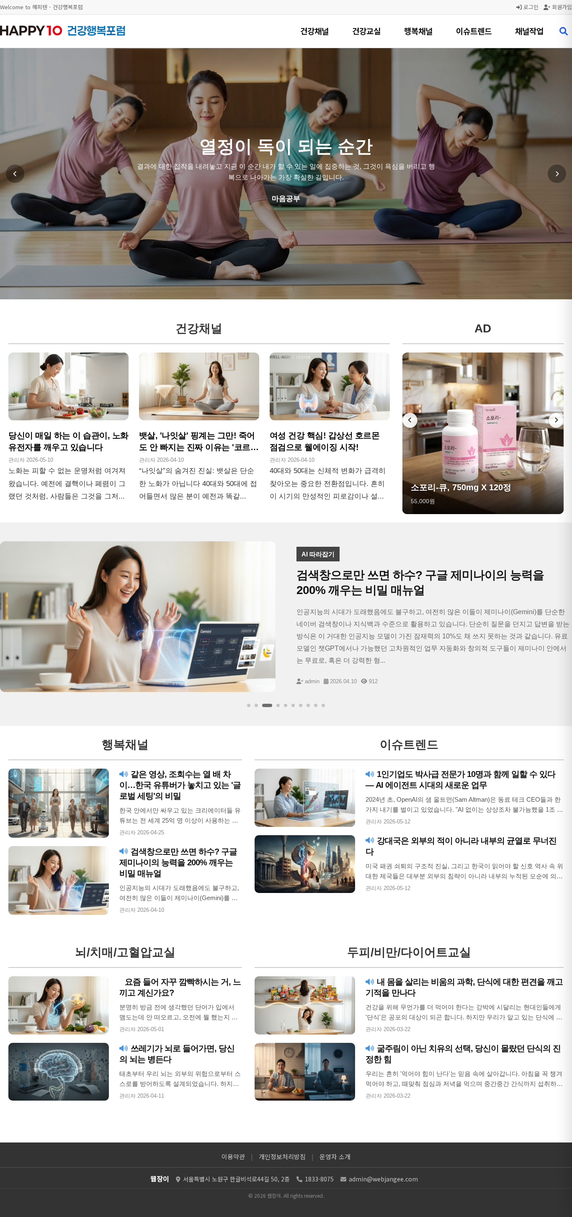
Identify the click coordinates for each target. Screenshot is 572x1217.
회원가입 (561, 7)
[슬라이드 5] (285, 705)
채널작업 (529, 30)
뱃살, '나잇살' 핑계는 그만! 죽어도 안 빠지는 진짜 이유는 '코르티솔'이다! (199, 447)
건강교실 (366, 30)
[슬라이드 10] (323, 705)
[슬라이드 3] (267, 705)
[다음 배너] (556, 420)
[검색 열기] (563, 31)
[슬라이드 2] (256, 705)
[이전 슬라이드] (15, 174)
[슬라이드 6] (293, 705)
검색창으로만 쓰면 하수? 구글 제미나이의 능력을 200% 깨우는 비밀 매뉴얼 (178, 862)
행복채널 (418, 30)
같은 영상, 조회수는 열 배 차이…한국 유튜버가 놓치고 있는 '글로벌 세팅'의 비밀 (180, 784)
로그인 (530, 7)
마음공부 (286, 199)
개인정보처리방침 (282, 1156)
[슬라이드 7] (300, 705)
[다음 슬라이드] (557, 174)
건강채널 (314, 30)
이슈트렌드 (474, 30)
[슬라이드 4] (278, 705)
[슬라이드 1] (248, 705)
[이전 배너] (409, 420)
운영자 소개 (334, 1156)
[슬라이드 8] (308, 705)
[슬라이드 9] (315, 705)
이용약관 (233, 1156)
